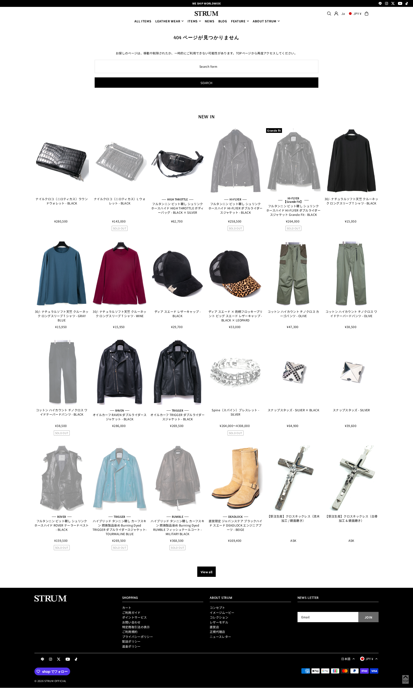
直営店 (214, 627)
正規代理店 (217, 632)
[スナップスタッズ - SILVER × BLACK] (293, 372)
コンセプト (217, 607)
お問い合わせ (131, 622)
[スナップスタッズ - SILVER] (351, 372)
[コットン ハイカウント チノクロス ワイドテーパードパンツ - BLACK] (61, 372)
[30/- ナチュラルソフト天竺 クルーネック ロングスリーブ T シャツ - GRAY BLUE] (61, 273)
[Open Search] (329, 13)
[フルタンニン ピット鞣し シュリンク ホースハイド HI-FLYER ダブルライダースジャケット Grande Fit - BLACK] (293, 161)
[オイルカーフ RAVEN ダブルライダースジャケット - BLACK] (119, 372)
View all (207, 572)
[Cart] (366, 13)
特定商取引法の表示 (136, 627)
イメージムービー (222, 612)
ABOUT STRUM (264, 21)
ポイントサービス (134, 617)
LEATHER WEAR (167, 21)
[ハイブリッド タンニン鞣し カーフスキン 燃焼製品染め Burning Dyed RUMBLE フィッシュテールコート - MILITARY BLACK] (177, 478)
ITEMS (193, 21)
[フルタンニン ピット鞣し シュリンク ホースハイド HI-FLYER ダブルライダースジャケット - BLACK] (235, 161)
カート (126, 607)
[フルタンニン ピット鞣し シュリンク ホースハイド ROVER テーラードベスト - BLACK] (61, 478)
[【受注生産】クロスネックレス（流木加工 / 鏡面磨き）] (293, 478)
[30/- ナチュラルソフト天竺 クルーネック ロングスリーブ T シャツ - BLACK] (351, 161)
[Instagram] (386, 4)
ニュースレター (220, 636)
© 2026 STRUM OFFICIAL (50, 681)
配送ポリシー (131, 641)
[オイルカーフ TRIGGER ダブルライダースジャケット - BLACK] (177, 372)
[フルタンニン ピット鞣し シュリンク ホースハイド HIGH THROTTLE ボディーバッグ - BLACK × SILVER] (177, 161)
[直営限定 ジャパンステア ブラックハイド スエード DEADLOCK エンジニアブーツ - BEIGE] (235, 478)
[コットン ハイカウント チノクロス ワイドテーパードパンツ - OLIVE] (351, 273)
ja (343, 13)
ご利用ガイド (131, 612)
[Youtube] (400, 4)
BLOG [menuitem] (222, 21)
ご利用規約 (130, 632)
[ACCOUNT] (336, 13)
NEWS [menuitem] (209, 21)
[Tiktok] (406, 4)
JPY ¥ (357, 13)
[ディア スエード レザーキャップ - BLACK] (177, 273)
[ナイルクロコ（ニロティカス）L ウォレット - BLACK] (119, 161)
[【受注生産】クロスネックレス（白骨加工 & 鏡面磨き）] (351, 478)
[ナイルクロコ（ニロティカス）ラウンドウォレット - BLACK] (61, 161)
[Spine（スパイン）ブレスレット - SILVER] (235, 372)
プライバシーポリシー (137, 636)
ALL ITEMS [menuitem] (142, 21)
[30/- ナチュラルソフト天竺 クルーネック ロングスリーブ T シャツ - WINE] (119, 273)
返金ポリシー (131, 646)
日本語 (345, 659)
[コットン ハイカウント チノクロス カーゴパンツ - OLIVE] (293, 273)
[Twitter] (393, 4)
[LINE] (380, 4)
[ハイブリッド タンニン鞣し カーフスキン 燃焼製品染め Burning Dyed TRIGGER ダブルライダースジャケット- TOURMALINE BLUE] (119, 478)
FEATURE (238, 21)
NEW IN (206, 117)
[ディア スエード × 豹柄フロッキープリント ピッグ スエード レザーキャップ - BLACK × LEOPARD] (235, 273)
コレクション (219, 617)
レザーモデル (219, 622)
